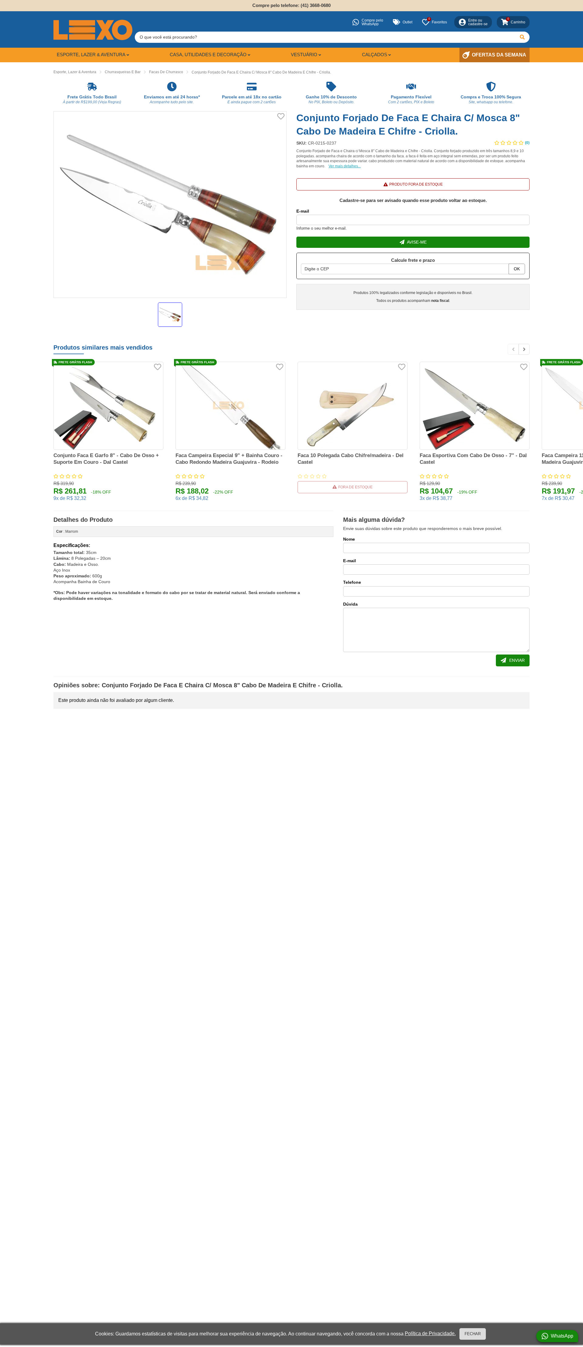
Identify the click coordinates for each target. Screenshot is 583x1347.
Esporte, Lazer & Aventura (91, 54)
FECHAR (473, 1334)
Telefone (352, 582)
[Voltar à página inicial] (92, 30)
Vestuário (304, 54)
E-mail (302, 211)
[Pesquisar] (522, 37)
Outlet (407, 22)
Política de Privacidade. (430, 1333)
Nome (349, 539)
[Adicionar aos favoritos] (281, 116)
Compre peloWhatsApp (372, 22)
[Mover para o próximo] (524, 349)
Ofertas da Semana (499, 54)
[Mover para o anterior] (513, 349)
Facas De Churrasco (166, 72)
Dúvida (350, 604)
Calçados (374, 54)
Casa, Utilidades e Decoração (208, 54)
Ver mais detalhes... (345, 166)
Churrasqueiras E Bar (123, 72)
